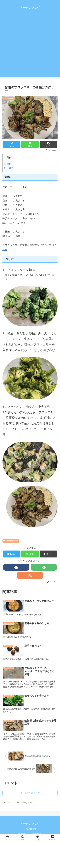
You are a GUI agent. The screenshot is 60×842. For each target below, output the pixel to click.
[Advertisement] (30, 47)
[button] (48, 144)
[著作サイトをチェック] (16, 567)
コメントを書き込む (30, 793)
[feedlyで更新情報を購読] (44, 567)
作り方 (9, 168)
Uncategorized (12, 541)
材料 (7, 164)
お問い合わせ (30, 828)
